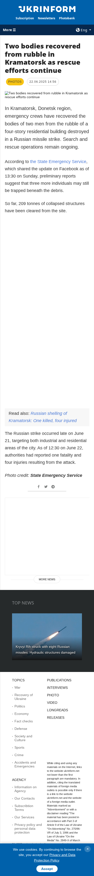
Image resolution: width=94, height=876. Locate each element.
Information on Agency (25, 789)
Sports (19, 747)
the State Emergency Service (58, 161)
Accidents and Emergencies (25, 764)
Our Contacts (24, 798)
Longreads (57, 710)
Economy (21, 714)
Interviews (57, 688)
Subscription (25, 18)
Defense (20, 729)
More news (47, 579)
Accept (47, 869)
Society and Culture (23, 738)
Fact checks (23, 721)
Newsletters (46, 18)
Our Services (24, 817)
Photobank (67, 18)
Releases (55, 717)
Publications (59, 680)
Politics (19, 706)
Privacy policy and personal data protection (28, 828)
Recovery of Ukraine (23, 697)
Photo (53, 695)
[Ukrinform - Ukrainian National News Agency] (47, 8)
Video (52, 703)
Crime (19, 755)
